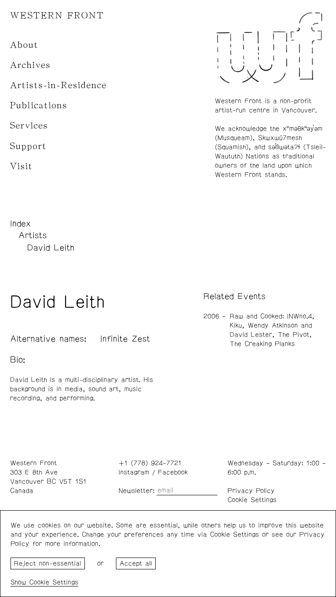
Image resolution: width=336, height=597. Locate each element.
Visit (21, 166)
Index (20, 223)
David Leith (50, 247)
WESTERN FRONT (57, 15)
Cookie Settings (252, 500)
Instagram (134, 472)
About (24, 45)
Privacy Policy (251, 490)
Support (28, 146)
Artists (32, 235)
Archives (30, 65)
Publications (38, 105)
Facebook (173, 472)
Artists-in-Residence (58, 85)
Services (29, 125)
